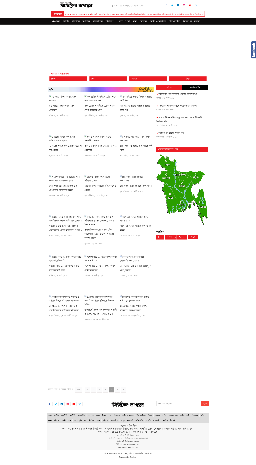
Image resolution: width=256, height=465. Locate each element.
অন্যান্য (197, 21)
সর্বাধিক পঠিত (195, 87)
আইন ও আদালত (158, 21)
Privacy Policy (133, 447)
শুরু (78, 389)
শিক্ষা (127, 21)
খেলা (120, 21)
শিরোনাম (195, 415)
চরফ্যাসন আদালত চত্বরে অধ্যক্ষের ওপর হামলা (176, 105)
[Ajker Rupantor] (76, 4)
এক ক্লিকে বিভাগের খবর (168, 149)
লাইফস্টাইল (139, 420)
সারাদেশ (109, 21)
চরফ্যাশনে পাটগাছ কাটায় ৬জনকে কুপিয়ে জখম (176, 94)
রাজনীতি (76, 21)
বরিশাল (105, 420)
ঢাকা (69, 420)
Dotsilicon (133, 457)
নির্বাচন (91, 420)
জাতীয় (66, 21)
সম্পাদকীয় (157, 420)
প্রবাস (98, 420)
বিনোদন (143, 21)
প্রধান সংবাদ (173, 415)
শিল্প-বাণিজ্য (174, 21)
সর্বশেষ (169, 87)
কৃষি (202, 415)
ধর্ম (85, 420)
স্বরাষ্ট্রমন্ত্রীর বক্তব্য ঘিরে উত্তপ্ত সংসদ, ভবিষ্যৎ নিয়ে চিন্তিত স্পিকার (186, 14)
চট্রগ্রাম (56, 420)
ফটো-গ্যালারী (184, 415)
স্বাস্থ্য (135, 21)
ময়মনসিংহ (114, 420)
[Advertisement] (128, 46)
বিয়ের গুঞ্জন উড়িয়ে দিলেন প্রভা (144, 14)
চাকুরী (63, 420)
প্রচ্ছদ (57, 21)
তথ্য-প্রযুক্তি (78, 420)
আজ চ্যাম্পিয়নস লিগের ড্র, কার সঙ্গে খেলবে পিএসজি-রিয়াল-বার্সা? (102, 14)
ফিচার (186, 21)
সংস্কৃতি (148, 420)
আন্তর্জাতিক (98, 21)
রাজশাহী (130, 420)
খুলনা (50, 420)
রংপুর (123, 420)
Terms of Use (122, 447)
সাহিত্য (165, 420)
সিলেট (172, 420)
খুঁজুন (188, 78)
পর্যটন (164, 415)
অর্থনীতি (86, 21)
